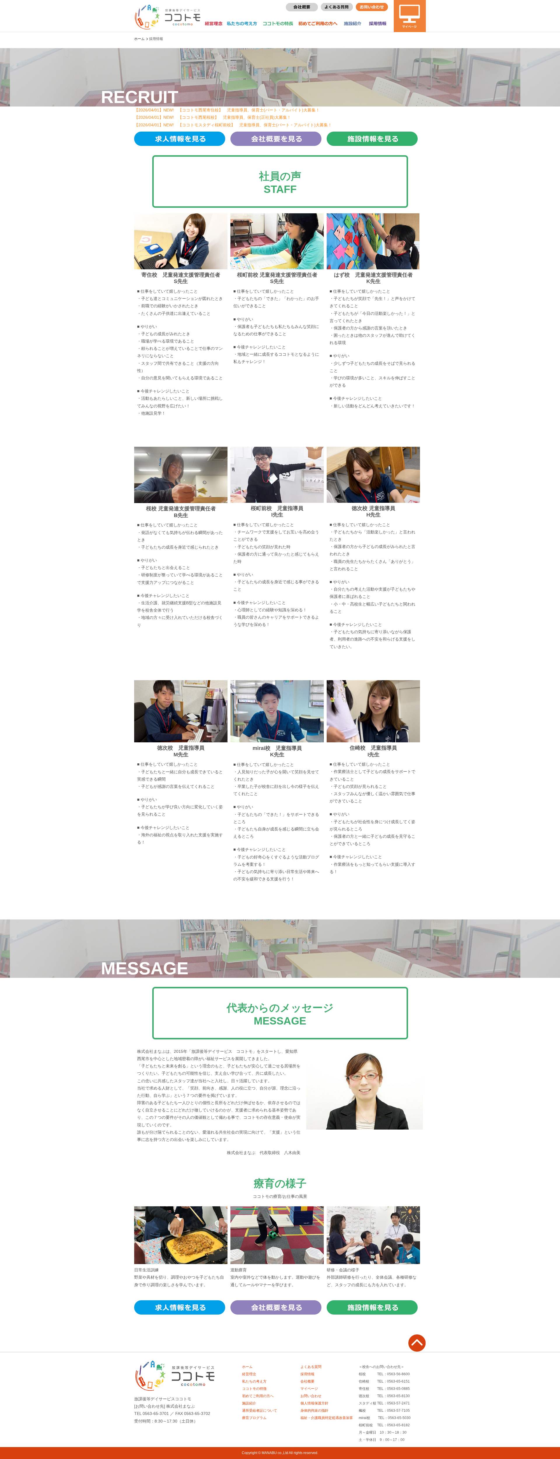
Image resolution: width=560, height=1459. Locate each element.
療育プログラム (254, 1418)
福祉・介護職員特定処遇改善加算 (326, 1418)
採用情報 (378, 24)
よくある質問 (310, 1367)
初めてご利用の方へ (316, 24)
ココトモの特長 (275, 24)
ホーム (139, 39)
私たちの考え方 (240, 24)
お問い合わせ (310, 1396)
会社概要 (307, 1381)
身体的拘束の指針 (314, 1411)
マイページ (309, 1389)
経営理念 (213, 24)
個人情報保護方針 (314, 1403)
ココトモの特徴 (254, 1389)
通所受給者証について (259, 1411)
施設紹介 (353, 24)
